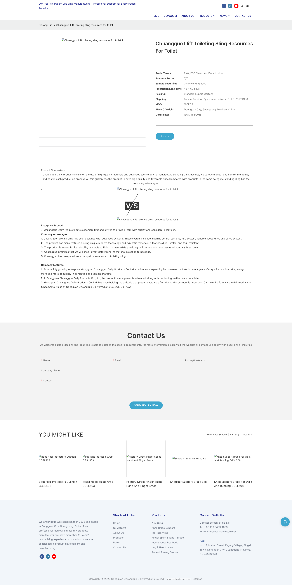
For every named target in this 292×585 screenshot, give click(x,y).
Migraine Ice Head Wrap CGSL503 (98, 483)
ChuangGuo (45, 25)
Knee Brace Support (217, 434)
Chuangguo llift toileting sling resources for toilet (84, 25)
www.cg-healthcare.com (179, 579)
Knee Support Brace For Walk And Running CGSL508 (233, 483)
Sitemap (197, 578)
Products (247, 434)
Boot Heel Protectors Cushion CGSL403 (58, 483)
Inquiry (165, 136)
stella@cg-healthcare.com (222, 531)
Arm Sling (235, 434)
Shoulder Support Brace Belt (188, 481)
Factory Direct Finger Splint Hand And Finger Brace (144, 483)
